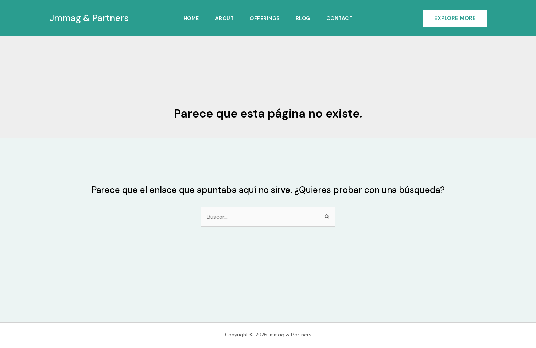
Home (191, 18)
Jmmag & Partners (89, 18)
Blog (303, 18)
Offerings (265, 18)
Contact (339, 18)
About (224, 18)
